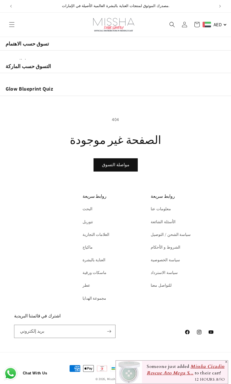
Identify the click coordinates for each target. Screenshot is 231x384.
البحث (87, 208)
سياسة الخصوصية (165, 259)
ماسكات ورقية (95, 272)
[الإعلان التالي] (220, 6)
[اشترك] (109, 331)
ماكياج (88, 247)
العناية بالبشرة (94, 259)
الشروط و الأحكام (165, 247)
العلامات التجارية (96, 234)
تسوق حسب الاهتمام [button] (27, 43)
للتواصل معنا (161, 285)
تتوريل (88, 221)
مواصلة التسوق (115, 164)
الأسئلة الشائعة (163, 221)
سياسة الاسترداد (164, 272)
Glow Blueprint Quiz (29, 88)
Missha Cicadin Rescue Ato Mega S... (186, 369)
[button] (12, 24)
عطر (86, 285)
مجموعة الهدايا (94, 298)
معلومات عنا (161, 208)
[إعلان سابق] (11, 6)
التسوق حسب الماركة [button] (28, 66)
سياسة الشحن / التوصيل (171, 234)
